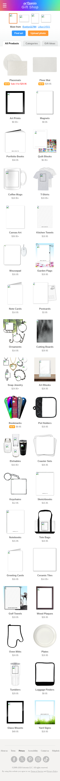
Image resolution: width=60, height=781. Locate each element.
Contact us (45, 751)
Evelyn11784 (29, 27)
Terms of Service (37, 771)
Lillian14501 (44, 27)
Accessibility (33, 751)
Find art (18, 33)
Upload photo (38, 33)
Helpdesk (55, 751)
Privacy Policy (52, 771)
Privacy (22, 751)
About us (4, 751)
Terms (13, 751)
